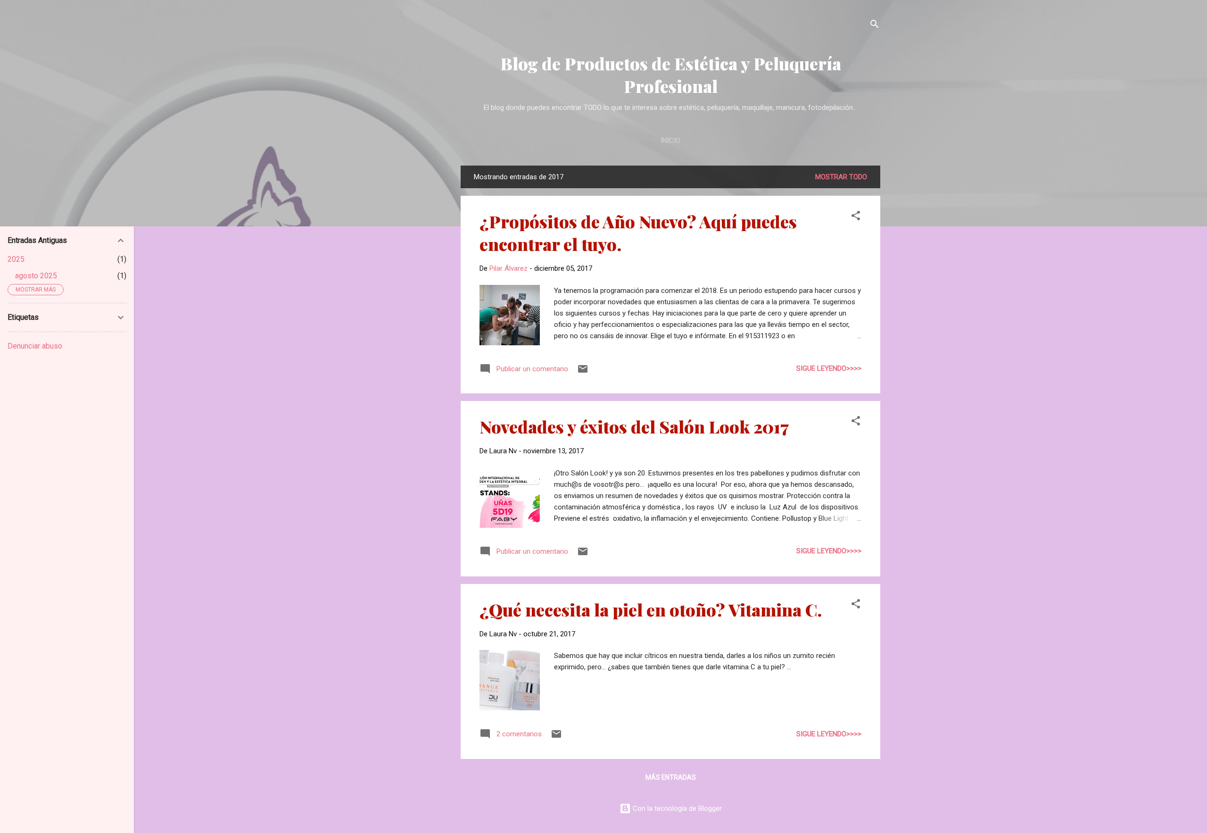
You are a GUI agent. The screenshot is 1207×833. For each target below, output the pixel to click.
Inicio (670, 140)
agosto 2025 (36, 275)
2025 (16, 259)
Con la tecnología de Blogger (676, 808)
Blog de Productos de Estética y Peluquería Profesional (670, 74)
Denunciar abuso (35, 346)
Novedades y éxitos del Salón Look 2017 (634, 426)
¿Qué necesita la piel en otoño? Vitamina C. (650, 609)
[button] (855, 217)
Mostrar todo (841, 177)
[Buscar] (874, 25)
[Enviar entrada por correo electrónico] (582, 372)
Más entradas (670, 777)
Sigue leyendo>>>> (828, 368)
